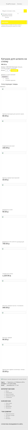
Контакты (19, 4)
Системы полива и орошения (8, 68)
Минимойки (9, 406)
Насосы (8, 417)
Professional (9, 392)
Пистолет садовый (7, 337)
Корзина (16, 15)
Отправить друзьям (10, 80)
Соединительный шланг (8, 146)
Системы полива (10, 415)
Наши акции (9, 403)
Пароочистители (10, 413)
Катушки (20, 67)
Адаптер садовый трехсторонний (10, 177)
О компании (9, 397)
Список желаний (21, 15)
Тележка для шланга (7, 273)
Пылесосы (8, 408)
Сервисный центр (10, 395)
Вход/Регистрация (10, 4)
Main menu (5, 22)
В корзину (14, 70)
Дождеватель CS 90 (7, 209)
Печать (7, 78)
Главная (3, 24)
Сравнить (25, 15)
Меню (7, 391)
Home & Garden (9, 24)
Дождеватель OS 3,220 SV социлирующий (13, 241)
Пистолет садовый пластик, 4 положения (12, 305)
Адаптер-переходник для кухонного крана (13, 114)
